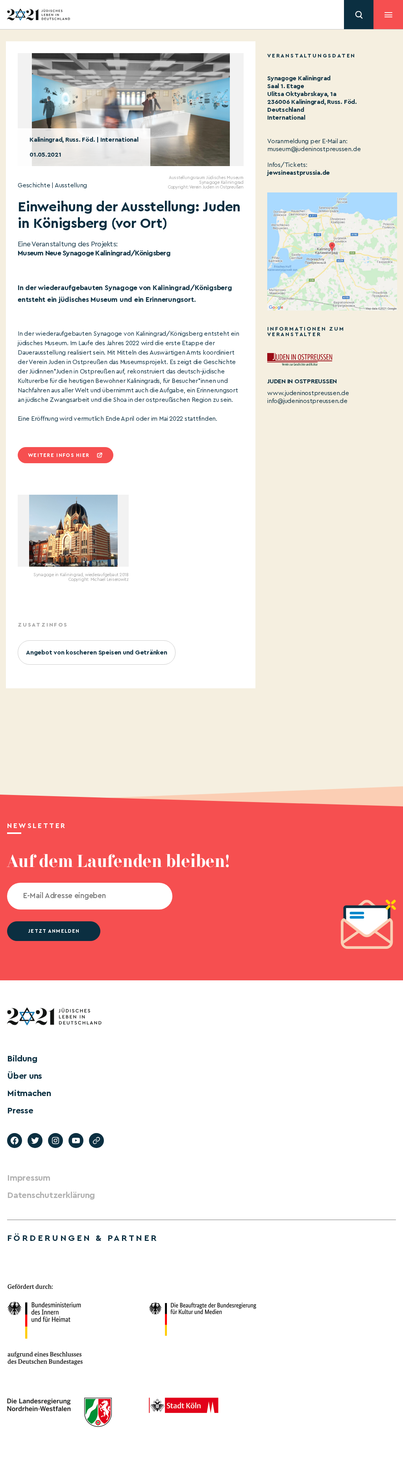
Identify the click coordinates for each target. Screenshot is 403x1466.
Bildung (22, 1058)
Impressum (28, 1178)
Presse (20, 1110)
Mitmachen (29, 1093)
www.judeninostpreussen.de (308, 393)
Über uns (24, 1076)
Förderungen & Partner (82, 1238)
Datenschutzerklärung (51, 1195)
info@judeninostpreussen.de (307, 401)
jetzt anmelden (53, 931)
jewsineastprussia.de (298, 173)
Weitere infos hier (58, 455)
